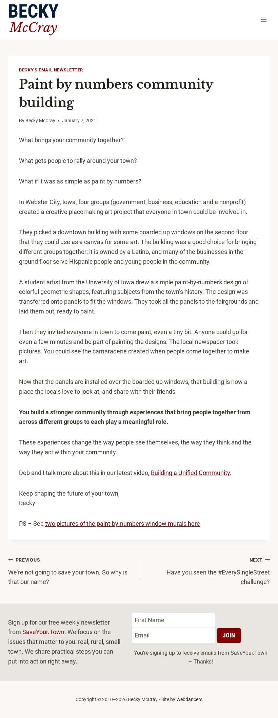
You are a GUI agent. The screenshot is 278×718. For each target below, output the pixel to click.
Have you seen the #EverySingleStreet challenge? (218, 571)
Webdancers (189, 699)
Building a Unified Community (190, 472)
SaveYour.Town (43, 631)
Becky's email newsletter (51, 69)
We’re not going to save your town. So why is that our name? (67, 571)
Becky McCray (40, 121)
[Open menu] (263, 20)
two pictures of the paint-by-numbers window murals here (122, 523)
